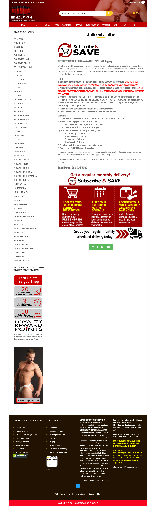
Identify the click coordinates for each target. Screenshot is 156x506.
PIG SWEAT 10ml (19, 224)
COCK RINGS (18, 95)
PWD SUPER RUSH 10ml (21, 244)
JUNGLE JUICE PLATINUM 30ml (23, 172)
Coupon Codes (54, 427)
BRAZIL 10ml (18, 91)
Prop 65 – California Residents (59, 452)
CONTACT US (125, 25)
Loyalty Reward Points (56, 431)
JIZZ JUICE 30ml (19, 156)
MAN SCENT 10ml (19, 196)
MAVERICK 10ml (18, 200)
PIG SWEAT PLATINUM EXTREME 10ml (25, 228)
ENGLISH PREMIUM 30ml (21, 119)
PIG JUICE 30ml (18, 220)
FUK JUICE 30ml (19, 135)
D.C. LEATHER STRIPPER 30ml (23, 99)
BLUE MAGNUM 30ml (20, 83)
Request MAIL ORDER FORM (24, 438)
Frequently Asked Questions (58, 434)
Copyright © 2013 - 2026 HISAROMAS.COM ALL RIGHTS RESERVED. (78, 503)
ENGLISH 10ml (18, 107)
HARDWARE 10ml (19, 143)
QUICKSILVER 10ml (19, 252)
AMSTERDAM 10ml (19, 55)
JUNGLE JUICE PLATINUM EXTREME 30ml (26, 176)
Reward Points (67, 25)
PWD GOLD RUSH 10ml (21, 236)
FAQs (37, 25)
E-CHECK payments (22, 431)
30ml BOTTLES (18, 51)
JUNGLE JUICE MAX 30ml (21, 168)
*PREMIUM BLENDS (19, 43)
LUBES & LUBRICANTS (21, 192)
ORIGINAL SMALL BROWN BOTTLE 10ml (25, 216)
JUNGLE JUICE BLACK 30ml (22, 160)
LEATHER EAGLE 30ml (20, 184)
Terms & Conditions (22, 452)
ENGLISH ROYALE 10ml (20, 123)
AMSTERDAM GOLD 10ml (21, 59)
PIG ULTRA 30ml (19, 232)
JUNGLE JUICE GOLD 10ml (21, 164)
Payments (79, 25)
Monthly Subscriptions (22, 441)
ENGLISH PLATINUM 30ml (21, 115)
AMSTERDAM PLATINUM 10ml (22, 63)
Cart (116, 25)
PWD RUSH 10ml (19, 240)
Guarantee (45, 25)
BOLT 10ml (17, 87)
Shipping (56, 25)
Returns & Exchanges (56, 445)
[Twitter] (143, 2)
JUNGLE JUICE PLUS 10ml (21, 180)
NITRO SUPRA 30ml (20, 212)
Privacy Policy (70, 494)
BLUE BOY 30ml (19, 79)
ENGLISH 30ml (18, 111)
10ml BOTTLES (18, 47)
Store (30, 25)
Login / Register (92, 25)
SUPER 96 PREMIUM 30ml (21, 260)
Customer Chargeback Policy (58, 448)
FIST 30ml (17, 131)
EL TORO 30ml (18, 103)
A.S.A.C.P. (55, 494)
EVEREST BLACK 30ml (20, 127)
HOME (23, 25)
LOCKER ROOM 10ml (20, 188)
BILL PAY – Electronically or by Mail (26, 434)
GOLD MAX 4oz (18, 139)
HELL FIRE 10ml (18, 147)
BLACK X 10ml (18, 75)
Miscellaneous (18, 208)
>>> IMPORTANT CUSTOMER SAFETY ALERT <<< (94, 480)
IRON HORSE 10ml (19, 152)
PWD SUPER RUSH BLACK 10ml (23, 248)
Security (62, 494)
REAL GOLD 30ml (19, 256)
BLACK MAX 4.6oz (19, 71)
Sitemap (91, 494)
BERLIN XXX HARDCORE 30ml (23, 67)
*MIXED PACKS (18, 39)
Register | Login (134, 2)
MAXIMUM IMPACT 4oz (20, 204)
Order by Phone (20, 427)
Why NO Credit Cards (22, 445)
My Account (106, 25)
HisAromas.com (21, 17)
